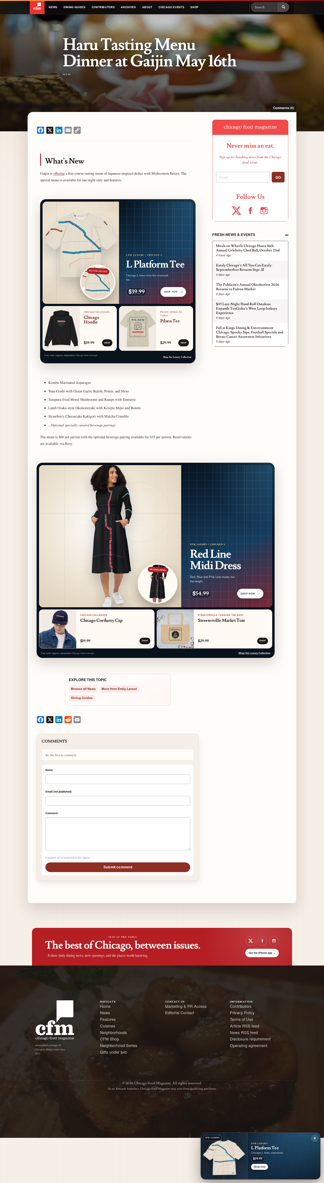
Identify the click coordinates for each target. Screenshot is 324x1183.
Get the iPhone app (262, 953)
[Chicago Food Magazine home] (37, 7)
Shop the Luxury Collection (177, 356)
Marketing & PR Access (186, 1006)
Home (105, 1006)
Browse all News (83, 689)
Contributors (103, 7)
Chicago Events (171, 7)
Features (108, 1019)
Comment (51, 813)
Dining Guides (74, 7)
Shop (194, 7)
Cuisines (107, 1026)
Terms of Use (241, 1019)
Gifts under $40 (113, 1052)
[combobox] (264, 7)
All (286, 235)
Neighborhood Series (118, 1045)
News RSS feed (244, 1032)
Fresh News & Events (233, 234)
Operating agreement (248, 1045)
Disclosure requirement (250, 1039)
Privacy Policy (242, 1012)
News (53, 7)
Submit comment (117, 867)
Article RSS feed (244, 1026)
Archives (128, 7)
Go (278, 177)
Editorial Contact (179, 1012)
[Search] (283, 7)
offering (59, 173)
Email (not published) (58, 791)
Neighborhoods (113, 1032)
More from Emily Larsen (119, 689)
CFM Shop (109, 1039)
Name (49, 770)
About (147, 7)
